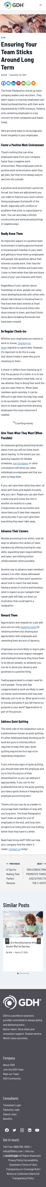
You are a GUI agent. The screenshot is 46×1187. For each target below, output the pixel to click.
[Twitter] (8, 83)
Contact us (14, 849)
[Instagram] (22, 1130)
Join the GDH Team (13, 1069)
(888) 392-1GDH (22, 1146)
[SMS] (28, 83)
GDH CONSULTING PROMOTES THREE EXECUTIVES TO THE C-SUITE (36, 873)
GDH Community (12, 1078)
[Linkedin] (13, 83)
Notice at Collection (17, 1173)
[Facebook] (3, 83)
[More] (33, 83)
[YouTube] (37, 1130)
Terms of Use (29, 1164)
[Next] (39, 941)
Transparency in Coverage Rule (22, 1169)
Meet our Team (11, 1073)
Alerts (33, 1173)
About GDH (9, 1064)
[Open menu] (40, 5)
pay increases (20, 463)
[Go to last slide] (7, 941)
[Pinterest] (18, 83)
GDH (5, 74)
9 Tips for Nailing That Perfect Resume (13, 873)
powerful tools (28, 626)
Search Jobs (9, 1114)
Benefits (7, 1118)
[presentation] (23, 924)
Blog (3, 37)
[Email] (23, 83)
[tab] (18, 973)
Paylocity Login (11, 1109)
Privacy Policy (15, 1160)
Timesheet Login (12, 1105)
